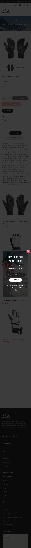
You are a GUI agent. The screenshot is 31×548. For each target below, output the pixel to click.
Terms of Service (12, 288)
